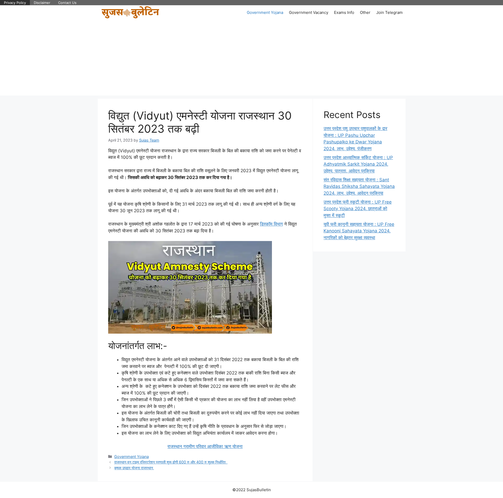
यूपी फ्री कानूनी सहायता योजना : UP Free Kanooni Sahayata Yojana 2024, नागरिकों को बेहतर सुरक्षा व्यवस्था (359, 231)
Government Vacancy (308, 12)
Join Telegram (389, 12)
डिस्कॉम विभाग (271, 224)
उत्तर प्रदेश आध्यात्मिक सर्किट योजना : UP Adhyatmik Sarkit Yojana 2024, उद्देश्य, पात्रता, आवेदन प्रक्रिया (358, 164)
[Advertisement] (251, 59)
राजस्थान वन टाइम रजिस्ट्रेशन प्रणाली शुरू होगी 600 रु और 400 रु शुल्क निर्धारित (171, 462)
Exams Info (344, 12)
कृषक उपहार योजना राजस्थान (134, 468)
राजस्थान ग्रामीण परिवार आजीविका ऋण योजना (205, 446)
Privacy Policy (15, 3)
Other (365, 12)
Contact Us (67, 3)
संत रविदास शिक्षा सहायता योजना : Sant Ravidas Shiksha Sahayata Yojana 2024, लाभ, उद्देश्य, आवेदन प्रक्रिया (359, 186)
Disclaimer (42, 3)
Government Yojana (265, 12)
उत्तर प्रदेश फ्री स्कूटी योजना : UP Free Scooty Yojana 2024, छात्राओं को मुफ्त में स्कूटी (358, 208)
